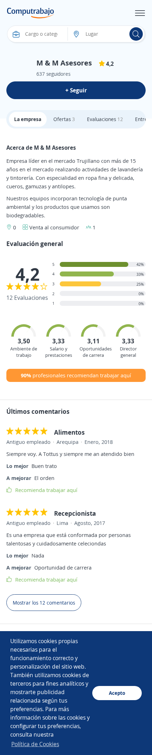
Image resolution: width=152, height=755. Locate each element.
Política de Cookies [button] (35, 744)
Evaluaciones (105, 119)
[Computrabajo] (30, 13)
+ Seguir (76, 90)
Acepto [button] (117, 693)
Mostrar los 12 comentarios (44, 602)
